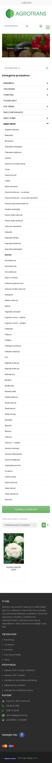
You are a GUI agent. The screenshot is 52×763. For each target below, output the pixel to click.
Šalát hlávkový (11, 397)
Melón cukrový (11, 300)
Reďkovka (9, 385)
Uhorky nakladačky (13, 454)
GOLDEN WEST (10, 100)
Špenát (8, 425)
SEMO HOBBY (9, 118)
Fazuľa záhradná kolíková (16, 203)
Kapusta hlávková (13, 243)
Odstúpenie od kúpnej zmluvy (18, 690)
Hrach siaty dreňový (14, 220)
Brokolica (9, 141)
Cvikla (7, 181)
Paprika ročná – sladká (15, 323)
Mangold (9, 294)
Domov (10, 48)
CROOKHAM (9, 89)
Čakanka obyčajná (13, 146)
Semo (7, 659)
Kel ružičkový (10, 272)
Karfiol (8, 255)
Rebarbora (10, 374)
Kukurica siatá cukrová (15, 289)
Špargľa (8, 420)
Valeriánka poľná (13, 465)
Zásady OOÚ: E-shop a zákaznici (19, 670)
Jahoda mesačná (13, 226)
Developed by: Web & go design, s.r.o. (20, 758)
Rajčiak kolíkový (12, 363)
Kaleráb (8, 232)
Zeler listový (10, 488)
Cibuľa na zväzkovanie (15, 163)
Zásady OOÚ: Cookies (14, 675)
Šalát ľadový (10, 402)
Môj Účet (27, 2)
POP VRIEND (8, 106)
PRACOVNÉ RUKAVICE (13, 112)
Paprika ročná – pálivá (15, 317)
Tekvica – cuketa (12, 442)
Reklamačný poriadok (14, 685)
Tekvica (8, 437)
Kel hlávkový (10, 260)
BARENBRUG (8, 83)
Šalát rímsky (10, 414)
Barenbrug (9, 639)
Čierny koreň (10, 175)
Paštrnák (9, 328)
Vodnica (8, 471)
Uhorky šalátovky (12, 459)
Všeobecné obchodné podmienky (20, 680)
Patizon (8, 334)
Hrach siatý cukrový (13, 215)
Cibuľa (8, 158)
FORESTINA (8, 94)
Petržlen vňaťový (12, 351)
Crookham (9, 644)
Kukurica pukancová (14, 283)
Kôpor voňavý (11, 277)
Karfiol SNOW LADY (14, 568)
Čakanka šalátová (13, 152)
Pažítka (8, 340)
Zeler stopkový (11, 494)
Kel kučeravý (10, 266)
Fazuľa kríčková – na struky (17, 192)
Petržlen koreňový (13, 346)
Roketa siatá (10, 391)
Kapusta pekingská (13, 249)
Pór (6, 357)
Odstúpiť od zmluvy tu (10, 758)
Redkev (8, 380)
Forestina (8, 649)
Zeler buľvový (11, 482)
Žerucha (8, 499)
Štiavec (8, 431)
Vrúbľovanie (10, 476)
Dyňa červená (11, 186)
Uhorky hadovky (12, 448)
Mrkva (7, 306)
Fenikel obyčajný (12, 209)
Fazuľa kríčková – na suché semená (21, 198)
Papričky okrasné (13, 311)
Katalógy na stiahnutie (26, 509)
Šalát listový (10, 408)
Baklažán (9, 135)
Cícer (7, 169)
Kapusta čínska (12, 237)
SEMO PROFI (23, 48)
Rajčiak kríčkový (12, 368)
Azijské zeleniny (12, 129)
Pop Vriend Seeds (12, 654)
